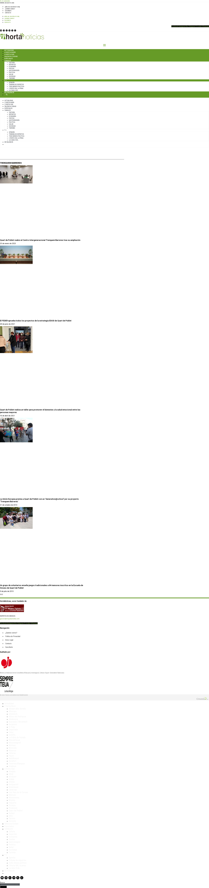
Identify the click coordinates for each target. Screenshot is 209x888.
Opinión (11, 82)
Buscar (6, 94)
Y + (5, 80)
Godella (12, 735)
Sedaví (12, 813)
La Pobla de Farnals (17, 737)
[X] (12, 30)
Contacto (8, 12)
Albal (11, 774)
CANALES (8, 829)
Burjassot (13, 724)
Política (12, 72)
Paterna (12, 753)
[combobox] (10, 884)
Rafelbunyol (14, 758)
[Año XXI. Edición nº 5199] (12, 7)
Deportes (12, 64)
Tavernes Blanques (17, 763)
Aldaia (11, 779)
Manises (12, 795)
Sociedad (12, 76)
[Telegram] (9, 30)
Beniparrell (13, 784)
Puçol (11, 755)
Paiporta (12, 802)
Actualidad (9, 50)
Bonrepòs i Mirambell (18, 721)
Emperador (13, 729)
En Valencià (9, 92)
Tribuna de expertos (16, 84)
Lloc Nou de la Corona (18, 792)
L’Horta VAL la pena (17, 865)
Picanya (12, 805)
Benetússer (14, 787)
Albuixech (13, 714)
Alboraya (12, 711)
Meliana (12, 745)
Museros (12, 750)
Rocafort (12, 761)
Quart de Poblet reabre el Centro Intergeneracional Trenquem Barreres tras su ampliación (40, 240)
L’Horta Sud (9, 54)
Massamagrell (15, 742)
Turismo (12, 78)
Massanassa (14, 797)
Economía (12, 66)
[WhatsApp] (15, 30)
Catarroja (13, 789)
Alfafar (12, 782)
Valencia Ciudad (11, 56)
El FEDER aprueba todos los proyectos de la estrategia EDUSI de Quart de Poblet (35, 321)
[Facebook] (1, 30)
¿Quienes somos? (10, 9)
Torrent (12, 818)
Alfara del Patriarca (17, 716)
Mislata (12, 800)
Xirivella (12, 821)
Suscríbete (8, 11)
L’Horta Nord (10, 52)
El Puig (12, 727)
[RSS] (7, 30)
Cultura (12, 62)
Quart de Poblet (16, 810)
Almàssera (13, 719)
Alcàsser (12, 776)
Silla (11, 816)
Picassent (13, 808)
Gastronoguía (14, 70)
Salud (11, 74)
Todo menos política (16, 86)
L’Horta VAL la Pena (16, 88)
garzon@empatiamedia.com (9, 619)
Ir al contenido (5, 1)
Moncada (13, 748)
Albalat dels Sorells (17, 708)
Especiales (8, 58)
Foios (11, 732)
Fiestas (11, 68)
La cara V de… (14, 90)
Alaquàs (12, 771)
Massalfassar (14, 740)
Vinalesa (12, 766)
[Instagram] (4, 30)
